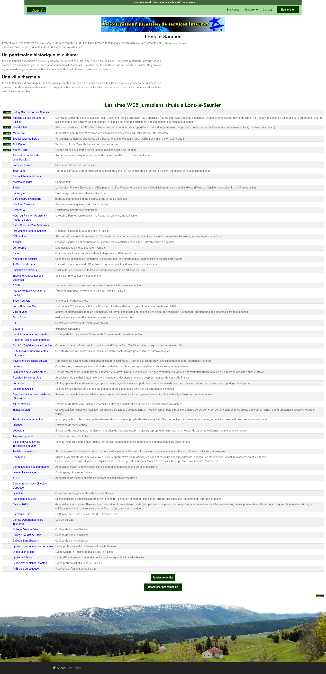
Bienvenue (233, 9)
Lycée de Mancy (22, 557)
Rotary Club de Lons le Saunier (31, 112)
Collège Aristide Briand (26, 529)
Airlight (17, 242)
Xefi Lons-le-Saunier (25, 258)
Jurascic (18, 366)
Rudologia (19, 193)
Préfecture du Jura (24, 264)
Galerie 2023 (20, 504)
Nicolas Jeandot (22, 182)
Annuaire (249, 9)
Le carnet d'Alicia (23, 388)
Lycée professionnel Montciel (30, 563)
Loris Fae (18, 383)
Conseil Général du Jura (27, 176)
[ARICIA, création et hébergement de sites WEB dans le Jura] (163, 24)
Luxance (18, 425)
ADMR (16, 285)
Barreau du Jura (22, 514)
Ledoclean (19, 430)
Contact (267, 9)
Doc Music (19, 457)
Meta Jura (19, 133)
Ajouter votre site (163, 577)
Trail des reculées (23, 451)
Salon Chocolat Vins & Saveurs (31, 225)
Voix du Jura (20, 311)
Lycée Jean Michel (24, 551)
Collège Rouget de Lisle (27, 535)
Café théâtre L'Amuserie (27, 198)
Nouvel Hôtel (20, 149)
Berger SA (19, 210)
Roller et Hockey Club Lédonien (31, 340)
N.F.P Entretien (21, 404)
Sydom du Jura (21, 300)
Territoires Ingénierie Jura (28, 419)
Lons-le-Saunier (22, 165)
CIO (15, 323)
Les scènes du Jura (24, 498)
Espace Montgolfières (26, 138)
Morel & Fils (20, 127)
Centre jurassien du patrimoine (31, 466)
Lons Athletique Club (25, 306)
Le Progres (19, 247)
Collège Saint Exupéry (26, 540)
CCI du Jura (19, 236)
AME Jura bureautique (26, 568)
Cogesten (18, 328)
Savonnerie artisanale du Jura (30, 360)
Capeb (16, 253)
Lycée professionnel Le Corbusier (33, 546)
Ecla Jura (18, 493)
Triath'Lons (19, 170)
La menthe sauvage (24, 472)
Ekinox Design (21, 409)
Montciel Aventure (23, 204)
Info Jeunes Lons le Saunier (29, 230)
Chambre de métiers (25, 270)
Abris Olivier (20, 317)
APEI (16, 478)
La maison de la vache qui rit (29, 372)
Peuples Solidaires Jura (27, 377)
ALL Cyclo (19, 144)
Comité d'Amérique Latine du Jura (32, 345)
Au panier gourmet (23, 436)
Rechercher (288, 9)
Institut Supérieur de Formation (31, 334)
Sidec (16, 187)
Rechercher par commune (163, 587)
